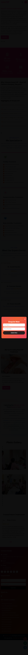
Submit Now (14, 332)
